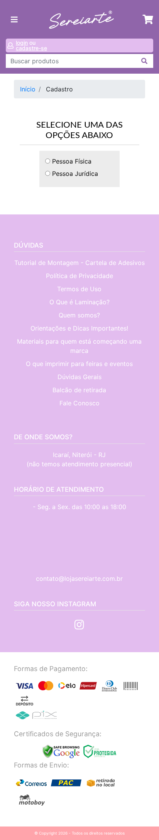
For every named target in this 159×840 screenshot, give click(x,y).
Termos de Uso (79, 289)
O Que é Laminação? (79, 302)
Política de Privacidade (79, 276)
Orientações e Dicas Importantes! (79, 328)
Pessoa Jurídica (74, 173)
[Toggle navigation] (14, 19)
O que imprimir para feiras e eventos (79, 364)
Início (28, 89)
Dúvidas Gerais (79, 377)
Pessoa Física (70, 161)
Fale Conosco (79, 403)
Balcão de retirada (79, 390)
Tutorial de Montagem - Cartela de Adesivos (79, 263)
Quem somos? (79, 315)
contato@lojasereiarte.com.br (79, 578)
